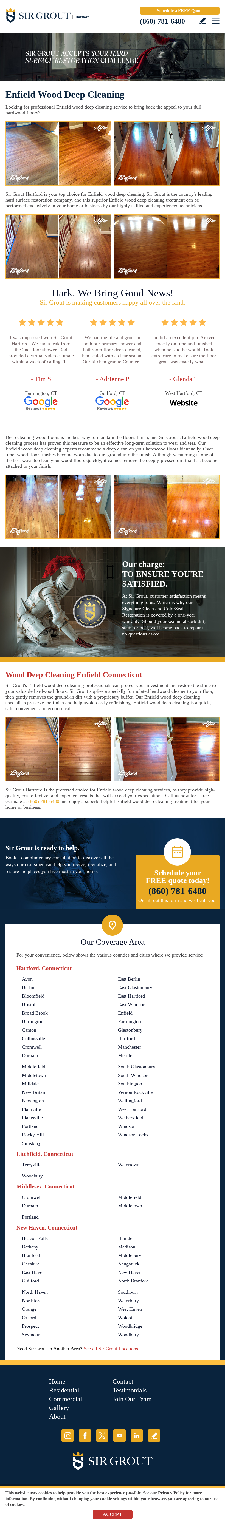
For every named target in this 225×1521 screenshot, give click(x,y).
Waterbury (128, 1300)
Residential (64, 1390)
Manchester (129, 1047)
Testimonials (130, 1390)
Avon (27, 979)
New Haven (130, 1272)
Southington (130, 1083)
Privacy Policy (171, 1493)
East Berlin (129, 979)
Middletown (34, 1075)
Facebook (85, 1435)
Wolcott (126, 1317)
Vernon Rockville (135, 1092)
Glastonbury (130, 1030)
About (57, 1416)
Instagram (67, 1435)
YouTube (119, 1435)
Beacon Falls (35, 1238)
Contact (123, 1381)
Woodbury (32, 1176)
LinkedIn (137, 1435)
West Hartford (132, 1109)
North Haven (35, 1292)
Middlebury (129, 1255)
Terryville (31, 1164)
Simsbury (31, 1143)
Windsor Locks (133, 1134)
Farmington (129, 1021)
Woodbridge (130, 1326)
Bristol (28, 1004)
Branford (31, 1255)
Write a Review (202, 21)
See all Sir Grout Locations (111, 1348)
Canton (29, 1030)
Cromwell (32, 1047)
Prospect (30, 1326)
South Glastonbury (136, 1066)
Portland (30, 1126)
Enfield (125, 1013)
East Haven (33, 1272)
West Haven (130, 1309)
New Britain (34, 1092)
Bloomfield (33, 996)
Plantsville (32, 1117)
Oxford (29, 1317)
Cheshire (31, 1264)
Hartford (126, 1038)
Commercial (65, 1399)
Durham (30, 1055)
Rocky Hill (33, 1134)
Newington (33, 1100)
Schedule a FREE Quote (180, 10)
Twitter (102, 1435)
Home (57, 1381)
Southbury (128, 1292)
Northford (32, 1300)
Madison (126, 1247)
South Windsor (133, 1075)
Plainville (31, 1109)
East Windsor (131, 1004)
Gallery (59, 1407)
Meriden (126, 1055)
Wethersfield (130, 1117)
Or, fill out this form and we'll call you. (177, 900)
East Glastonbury (135, 987)
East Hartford (131, 996)
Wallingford (130, 1100)
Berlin (28, 987)
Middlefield (33, 1066)
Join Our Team (132, 1399)
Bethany (30, 1247)
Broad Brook (35, 1013)
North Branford (133, 1281)
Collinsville (33, 1038)
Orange (29, 1309)
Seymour (31, 1334)
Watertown (129, 1164)
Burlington (32, 1021)
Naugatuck (128, 1264)
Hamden (126, 1238)
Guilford (30, 1281)
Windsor (126, 1126)
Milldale (30, 1083)
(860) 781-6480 (162, 21)
